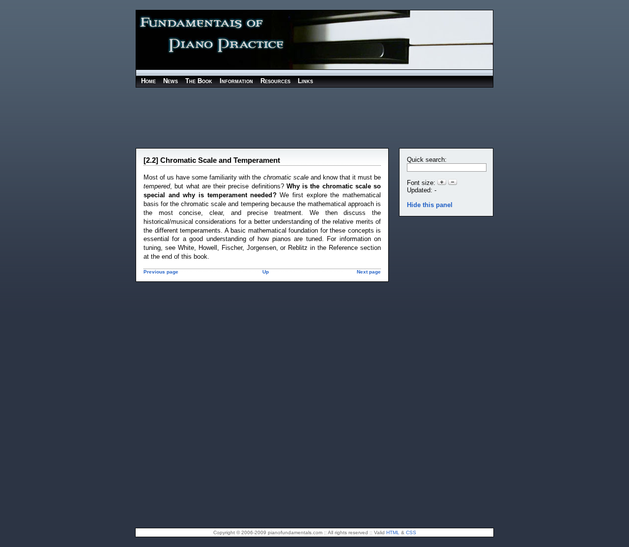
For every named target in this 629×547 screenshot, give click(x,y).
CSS (411, 532)
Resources (275, 81)
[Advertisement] (314, 117)
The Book (198, 81)
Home (148, 81)
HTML (393, 532)
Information (236, 81)
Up (265, 271)
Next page (369, 271)
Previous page (160, 271)
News (170, 81)
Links (305, 81)
